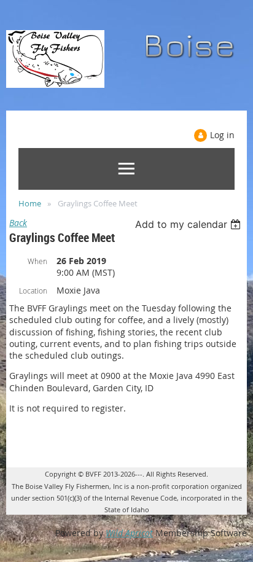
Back (18, 222)
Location (33, 290)
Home (29, 203)
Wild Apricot (129, 533)
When (37, 261)
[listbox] (189, 224)
